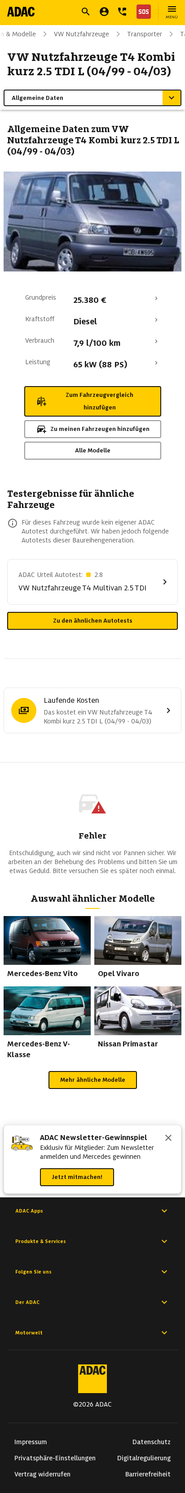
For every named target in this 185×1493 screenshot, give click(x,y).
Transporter (144, 34)
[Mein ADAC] (104, 11)
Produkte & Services (40, 1241)
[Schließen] (168, 1138)
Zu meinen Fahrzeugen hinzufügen (100, 429)
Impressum (30, 1442)
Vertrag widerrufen (42, 1474)
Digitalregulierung (144, 1458)
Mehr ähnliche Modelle (92, 1080)
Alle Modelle (92, 450)
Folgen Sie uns (33, 1272)
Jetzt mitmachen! (77, 1177)
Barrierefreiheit (148, 1474)
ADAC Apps (29, 1211)
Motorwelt (29, 1333)
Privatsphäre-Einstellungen (55, 1458)
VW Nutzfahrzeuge (81, 34)
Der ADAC (27, 1302)
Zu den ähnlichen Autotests (92, 620)
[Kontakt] (122, 11)
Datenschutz (151, 1442)
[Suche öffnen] (86, 11)
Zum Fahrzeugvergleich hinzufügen (99, 401)
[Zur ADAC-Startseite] (21, 11)
